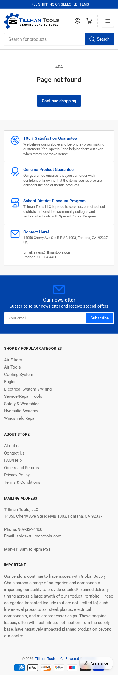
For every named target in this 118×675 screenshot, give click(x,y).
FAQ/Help (13, 460)
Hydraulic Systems (21, 410)
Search (103, 39)
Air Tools (12, 367)
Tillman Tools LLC (49, 659)
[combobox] (59, 39)
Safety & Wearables (22, 403)
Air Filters (13, 359)
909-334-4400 (46, 257)
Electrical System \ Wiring (28, 389)
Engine (10, 381)
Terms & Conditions (22, 482)
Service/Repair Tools (23, 396)
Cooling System (18, 374)
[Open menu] (108, 21)
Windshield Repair (20, 418)
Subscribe (100, 318)
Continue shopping (59, 100)
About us (12, 445)
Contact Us (14, 453)
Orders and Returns (21, 467)
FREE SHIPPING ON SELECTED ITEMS (59, 4)
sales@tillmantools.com (52, 252)
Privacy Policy (17, 474)
